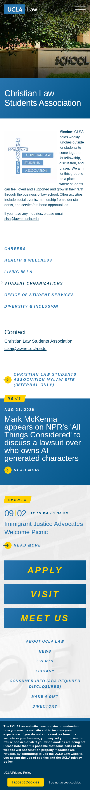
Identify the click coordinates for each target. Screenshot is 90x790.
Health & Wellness (28, 260)
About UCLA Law (45, 641)
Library (45, 671)
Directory (45, 706)
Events (45, 661)
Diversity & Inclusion (31, 306)
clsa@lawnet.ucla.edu (21, 219)
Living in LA (18, 272)
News (45, 651)
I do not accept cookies (65, 782)
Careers (15, 249)
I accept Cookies (25, 782)
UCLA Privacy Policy (17, 772)
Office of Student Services (39, 295)
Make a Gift (45, 696)
